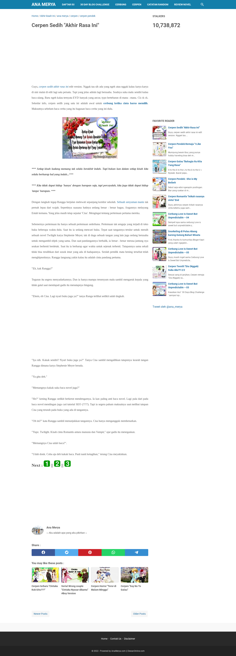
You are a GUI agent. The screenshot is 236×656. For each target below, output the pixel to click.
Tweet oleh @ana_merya (167, 306)
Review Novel (182, 4)
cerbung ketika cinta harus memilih (125, 103)
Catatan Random (157, 4)
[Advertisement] (90, 57)
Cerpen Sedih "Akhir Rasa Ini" (184, 127)
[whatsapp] (113, 552)
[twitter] (66, 552)
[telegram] (136, 552)
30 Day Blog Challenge (94, 4)
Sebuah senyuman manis (130, 202)
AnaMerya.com (118, 651)
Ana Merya (44, 4)
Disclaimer (129, 638)
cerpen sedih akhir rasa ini (53, 86)
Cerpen (136, 4)
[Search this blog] (202, 4)
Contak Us (115, 638)
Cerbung (120, 4)
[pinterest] (90, 552)
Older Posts (139, 613)
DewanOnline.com (136, 651)
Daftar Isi (68, 4)
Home (104, 638)
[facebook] (43, 552)
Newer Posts (40, 613)
